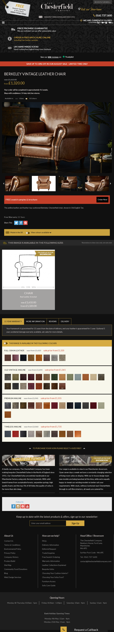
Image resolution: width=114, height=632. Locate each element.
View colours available (40, 232)
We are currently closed (97, 21)
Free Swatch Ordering (51, 557)
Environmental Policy (12, 549)
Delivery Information (50, 545)
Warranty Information (51, 561)
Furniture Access (48, 581)
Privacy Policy (9, 553)
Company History (11, 557)
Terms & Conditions (12, 545)
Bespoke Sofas (48, 569)
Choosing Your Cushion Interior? (55, 573)
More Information (35, 321)
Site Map (7, 565)
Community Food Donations (15, 569)
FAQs (44, 541)
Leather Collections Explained (54, 565)
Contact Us (8, 541)
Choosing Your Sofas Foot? (53, 577)
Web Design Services (12, 577)
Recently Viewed (102, 2)
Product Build (9, 561)
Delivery (65, 321)
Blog (6, 573)
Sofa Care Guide (48, 585)
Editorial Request (49, 549)
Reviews (53, 321)
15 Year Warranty (13, 321)
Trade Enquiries (48, 553)
